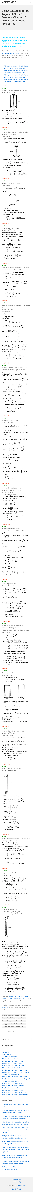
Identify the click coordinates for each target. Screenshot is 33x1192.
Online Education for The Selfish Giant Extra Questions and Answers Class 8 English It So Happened (15, 1130)
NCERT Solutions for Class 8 (10, 1074)
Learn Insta (5, 1007)
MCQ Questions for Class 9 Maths (12, 1068)
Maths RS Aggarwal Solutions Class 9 (13, 1021)
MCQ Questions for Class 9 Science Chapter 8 (16, 1072)
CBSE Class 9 (10, 1032)
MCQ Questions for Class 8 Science (12, 1059)
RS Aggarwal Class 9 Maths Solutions (13, 1024)
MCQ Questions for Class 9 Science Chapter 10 (16, 1079)
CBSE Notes (5, 1052)
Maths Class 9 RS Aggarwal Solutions (13, 1018)
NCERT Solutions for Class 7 (10, 1056)
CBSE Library (17, 1179)
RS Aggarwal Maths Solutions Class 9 (13, 1026)
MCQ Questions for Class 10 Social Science (15, 1094)
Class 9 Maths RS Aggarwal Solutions (13, 1015)
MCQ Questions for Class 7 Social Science (14, 1092)
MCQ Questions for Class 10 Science (13, 1065)
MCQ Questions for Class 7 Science (12, 1088)
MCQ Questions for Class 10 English (13, 1085)
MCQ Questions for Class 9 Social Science (15, 1076)
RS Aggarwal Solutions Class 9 (11, 53)
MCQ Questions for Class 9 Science (12, 1061)
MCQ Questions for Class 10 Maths (12, 1063)
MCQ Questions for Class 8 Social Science (14, 1070)
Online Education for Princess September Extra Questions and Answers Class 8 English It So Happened (16, 1150)
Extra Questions (6, 1054)
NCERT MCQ (22, 1185)
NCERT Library (16, 1182)
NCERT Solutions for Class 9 (10, 1081)
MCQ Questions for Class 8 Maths (12, 1083)
